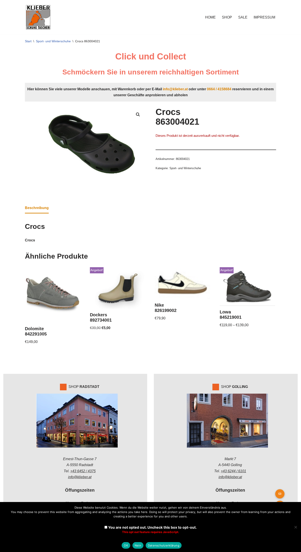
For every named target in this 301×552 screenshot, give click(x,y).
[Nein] (295, 527)
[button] (138, 115)
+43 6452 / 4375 (83, 471)
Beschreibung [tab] (37, 208)
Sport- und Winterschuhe (53, 41)
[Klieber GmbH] (38, 17)
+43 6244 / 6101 (233, 471)
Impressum (264, 17)
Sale (242, 17)
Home (210, 17)
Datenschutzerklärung (163, 545)
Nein (138, 545)
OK (126, 545)
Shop (227, 17)
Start (28, 41)
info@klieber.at (175, 89)
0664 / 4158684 (219, 89)
